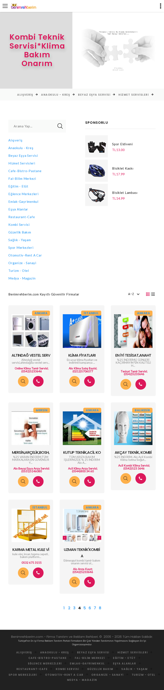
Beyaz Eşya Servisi (86, 95)
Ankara (41, 313)
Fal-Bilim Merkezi (22, 178)
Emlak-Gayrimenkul (23, 201)
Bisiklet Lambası (125, 192)
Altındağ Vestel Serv (31, 355)
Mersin (41, 410)
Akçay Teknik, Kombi (133, 452)
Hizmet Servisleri (126, 95)
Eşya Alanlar (18, 209)
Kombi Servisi (19, 224)
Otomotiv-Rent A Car (25, 255)
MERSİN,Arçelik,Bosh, (30, 452)
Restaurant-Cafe (21, 217)
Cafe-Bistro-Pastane (24, 171)
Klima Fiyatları (81, 355)
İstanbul (91, 313)
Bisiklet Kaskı (122, 168)
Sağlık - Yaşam (19, 240)
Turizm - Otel (18, 270)
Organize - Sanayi (22, 263)
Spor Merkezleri (20, 247)
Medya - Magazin (21, 278)
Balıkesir (142, 410)
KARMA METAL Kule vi (30, 549)
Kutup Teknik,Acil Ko (82, 452)
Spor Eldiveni (122, 144)
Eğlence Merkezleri (23, 194)
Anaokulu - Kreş (47, 95)
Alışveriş (17, 95)
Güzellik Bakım (19, 232)
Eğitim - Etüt (18, 186)
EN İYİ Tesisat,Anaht (133, 355)
